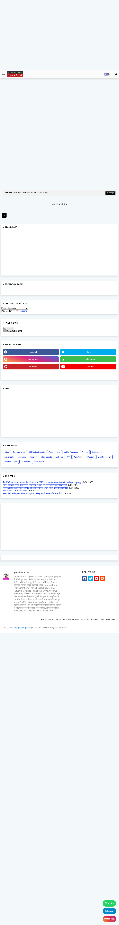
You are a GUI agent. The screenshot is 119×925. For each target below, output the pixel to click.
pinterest (33, 366)
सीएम (68, 457)
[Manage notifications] (113, 919)
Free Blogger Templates (56, 627)
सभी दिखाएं (110, 193)
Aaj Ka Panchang (71, 452)
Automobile (9, 457)
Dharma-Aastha (10, 462)
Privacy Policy (72, 619)
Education (22, 457)
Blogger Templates (22, 627)
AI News (59, 457)
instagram (33, 359)
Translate (23, 311)
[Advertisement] (58, 35)
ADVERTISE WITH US (100, 619)
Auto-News (78, 457)
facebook (33, 352)
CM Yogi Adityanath (37, 452)
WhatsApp (109, 903)
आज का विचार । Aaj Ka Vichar (15, 491)
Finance (85, 452)
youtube (90, 366)
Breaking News (19, 452)
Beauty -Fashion (104, 457)
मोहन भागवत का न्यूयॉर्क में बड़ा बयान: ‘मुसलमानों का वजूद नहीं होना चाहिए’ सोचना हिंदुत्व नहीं (35, 485)
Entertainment (54, 452)
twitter (90, 352)
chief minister (46, 457)
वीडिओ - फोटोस (39, 462)
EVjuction (90, 457)
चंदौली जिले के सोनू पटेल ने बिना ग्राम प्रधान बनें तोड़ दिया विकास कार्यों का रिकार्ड (31, 493)
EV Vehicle (25, 462)
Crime (6, 452)
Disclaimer (85, 619)
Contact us (60, 619)
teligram (31, 374)
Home (43, 619)
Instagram (109, 919)
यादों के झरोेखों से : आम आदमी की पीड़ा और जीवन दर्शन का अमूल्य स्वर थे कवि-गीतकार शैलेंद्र (35, 488)
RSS (113, 619)
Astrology (33, 457)
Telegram (109, 911)
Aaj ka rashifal (97, 452)
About (50, 619)
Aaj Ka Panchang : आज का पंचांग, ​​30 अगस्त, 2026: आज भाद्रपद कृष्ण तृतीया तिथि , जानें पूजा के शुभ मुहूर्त (42, 482)
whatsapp (90, 359)
